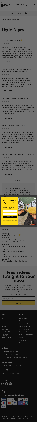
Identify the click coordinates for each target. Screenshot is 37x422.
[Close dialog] (35, 198)
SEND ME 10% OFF (10, 216)
